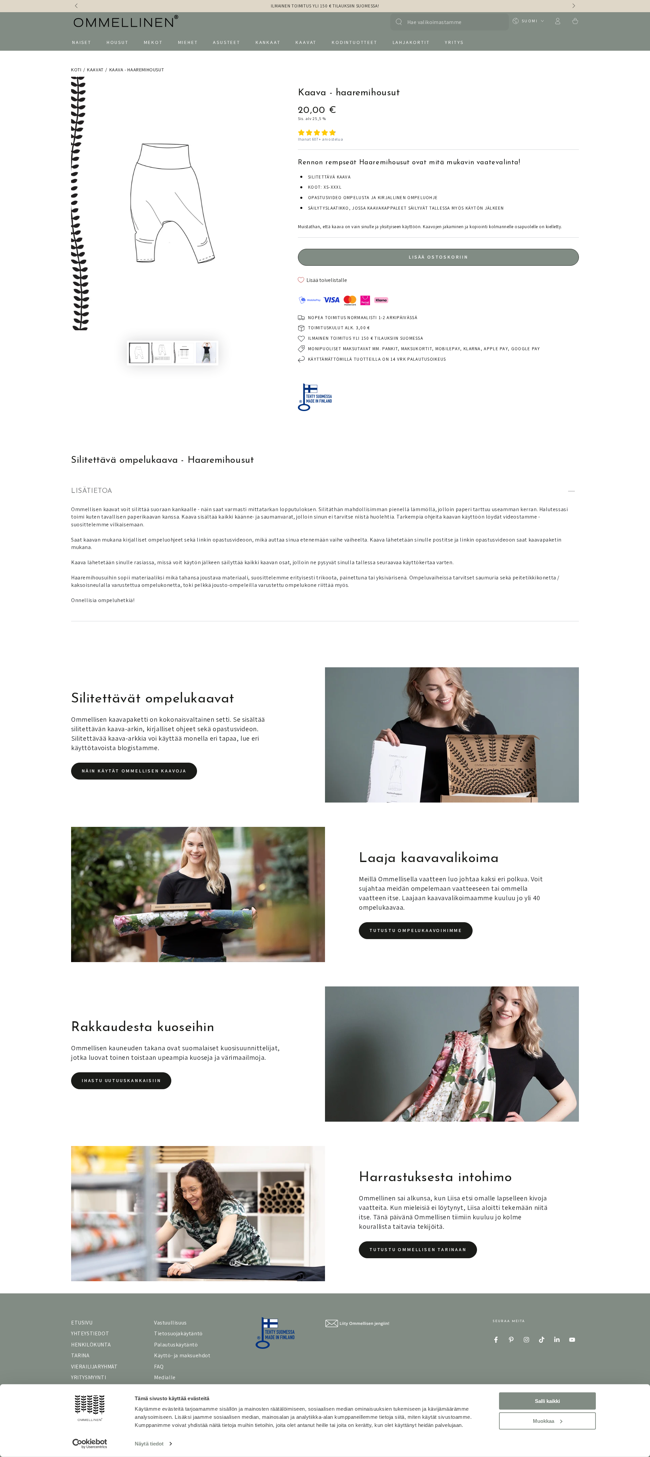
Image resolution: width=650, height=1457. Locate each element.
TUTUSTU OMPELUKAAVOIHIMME (415, 930)
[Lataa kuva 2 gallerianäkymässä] (161, 352)
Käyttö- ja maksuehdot (182, 1355)
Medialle (165, 1377)
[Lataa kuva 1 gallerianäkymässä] (139, 352)
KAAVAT (95, 70)
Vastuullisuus (170, 1322)
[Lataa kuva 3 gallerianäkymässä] (184, 352)
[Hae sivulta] (398, 22)
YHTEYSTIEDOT (90, 1333)
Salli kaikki (547, 1401)
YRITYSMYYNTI (88, 1377)
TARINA (80, 1355)
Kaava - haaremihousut (136, 70)
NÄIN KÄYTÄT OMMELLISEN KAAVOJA (134, 771)
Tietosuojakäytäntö (178, 1333)
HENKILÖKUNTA (91, 1344)
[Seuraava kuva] (573, 6)
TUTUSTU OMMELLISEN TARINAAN (418, 1249)
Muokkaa (543, 1421)
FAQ (159, 1366)
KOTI (76, 70)
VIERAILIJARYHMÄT (94, 1366)
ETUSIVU (81, 1322)
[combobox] (446, 22)
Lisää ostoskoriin (438, 257)
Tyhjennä (497, 22)
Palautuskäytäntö (176, 1344)
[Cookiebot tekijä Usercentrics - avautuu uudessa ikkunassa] (90, 1444)
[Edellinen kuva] (77, 6)
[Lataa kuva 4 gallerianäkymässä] (206, 352)
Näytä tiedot (149, 1444)
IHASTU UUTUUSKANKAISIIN (121, 1080)
